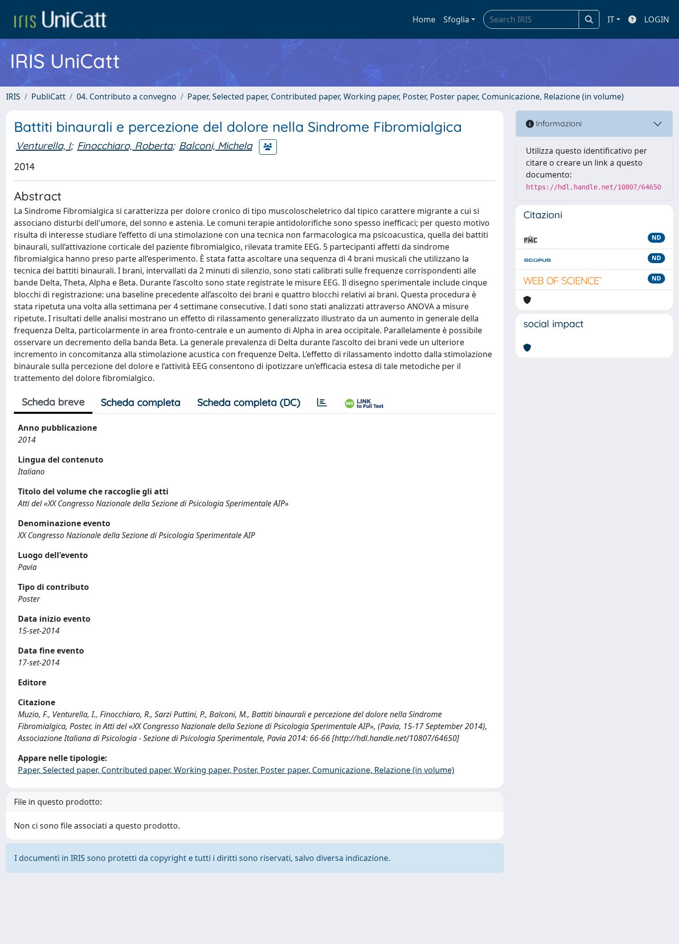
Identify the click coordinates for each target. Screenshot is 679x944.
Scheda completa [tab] (140, 402)
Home (424, 19)
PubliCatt (48, 96)
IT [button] (610, 19)
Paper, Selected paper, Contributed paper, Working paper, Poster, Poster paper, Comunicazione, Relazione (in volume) (405, 96)
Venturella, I (43, 145)
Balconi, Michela (215, 145)
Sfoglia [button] (456, 19)
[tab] (322, 402)
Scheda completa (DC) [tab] (248, 402)
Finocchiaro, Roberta (124, 145)
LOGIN (656, 19)
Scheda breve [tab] (53, 401)
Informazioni (558, 123)
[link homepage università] (60, 19)
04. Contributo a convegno (126, 96)
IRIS (13, 96)
